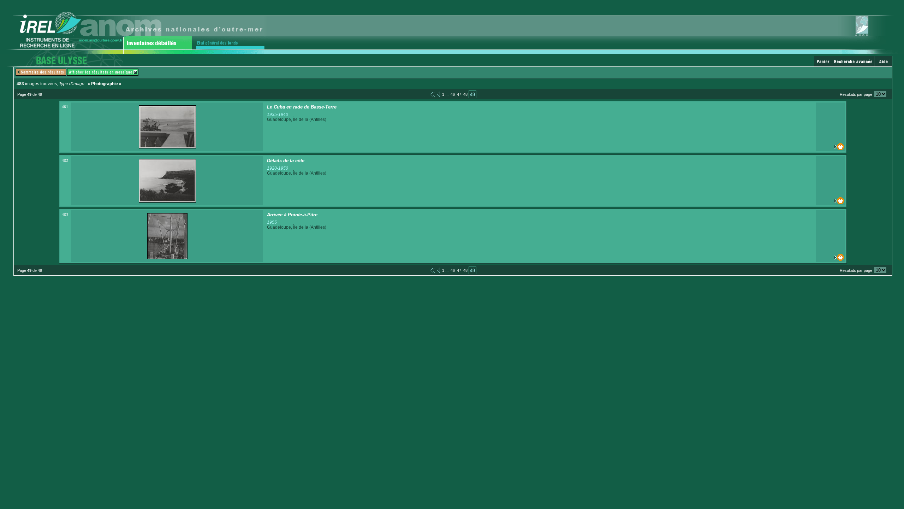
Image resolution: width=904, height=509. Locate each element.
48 (465, 94)
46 (453, 94)
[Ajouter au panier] (830, 146)
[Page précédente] (438, 94)
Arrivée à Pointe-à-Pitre (292, 214)
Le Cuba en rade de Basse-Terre (302, 107)
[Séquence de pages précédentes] (432, 94)
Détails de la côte (285, 160)
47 (459, 94)
